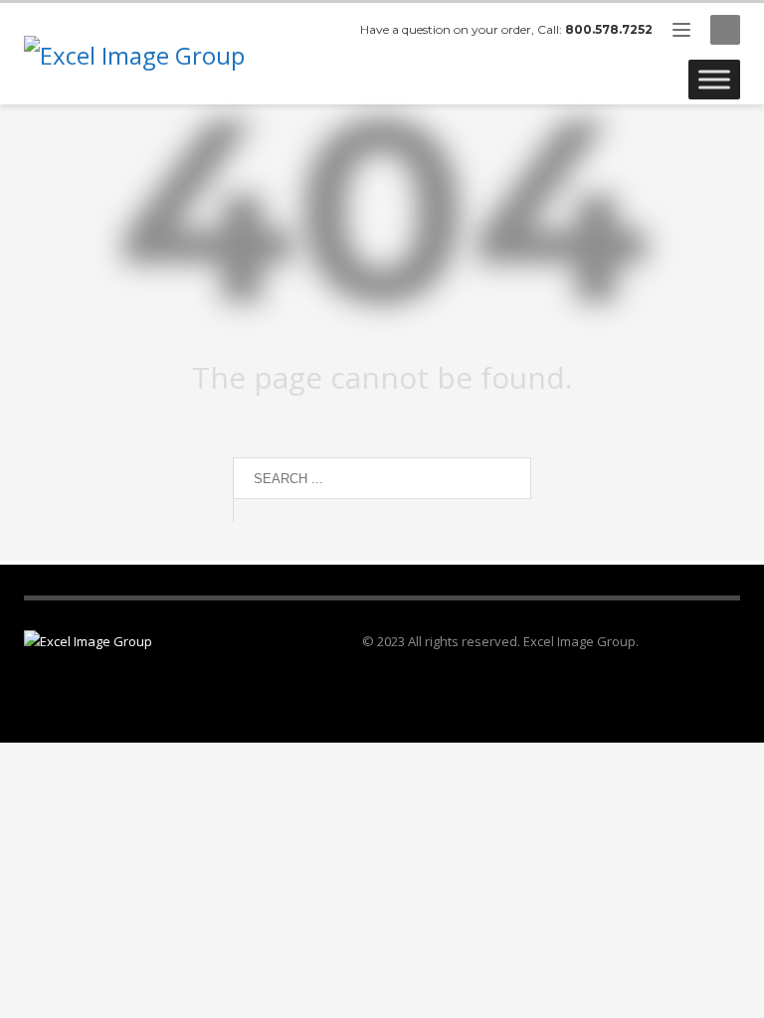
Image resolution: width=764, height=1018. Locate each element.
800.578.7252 (609, 29)
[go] (253, 510)
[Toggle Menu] (714, 79)
